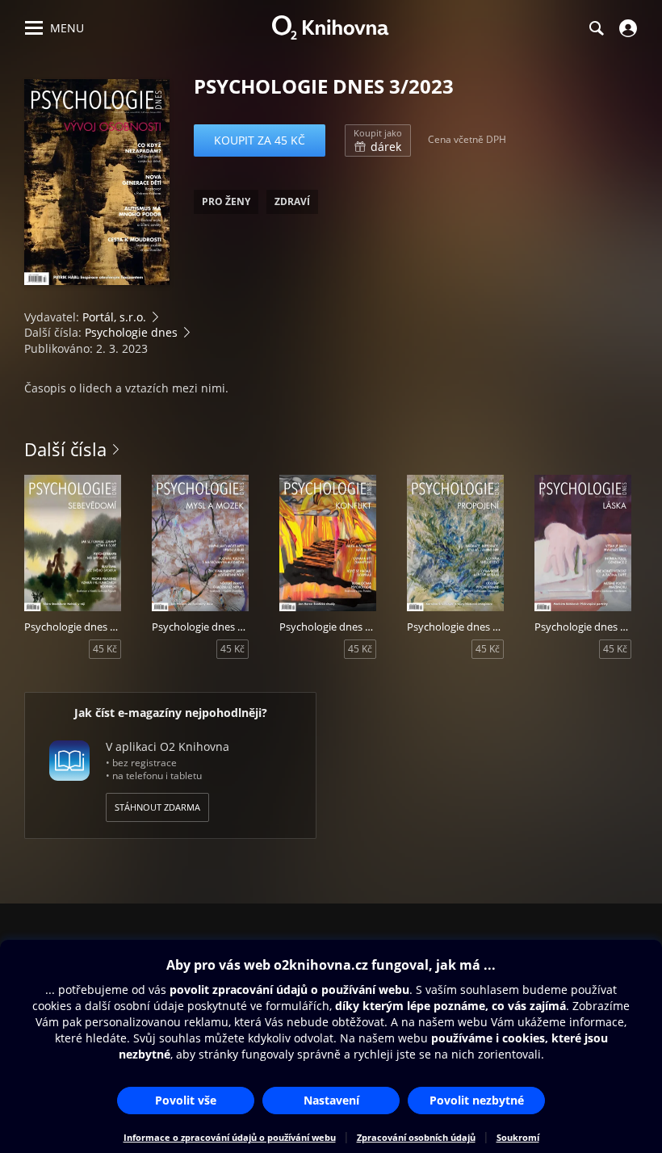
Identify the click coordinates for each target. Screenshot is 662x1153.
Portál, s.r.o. (114, 317)
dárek (378, 140)
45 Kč (105, 649)
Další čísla (65, 449)
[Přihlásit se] (626, 28)
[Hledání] (596, 28)
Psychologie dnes (131, 332)
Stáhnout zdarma (157, 807)
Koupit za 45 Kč (259, 140)
